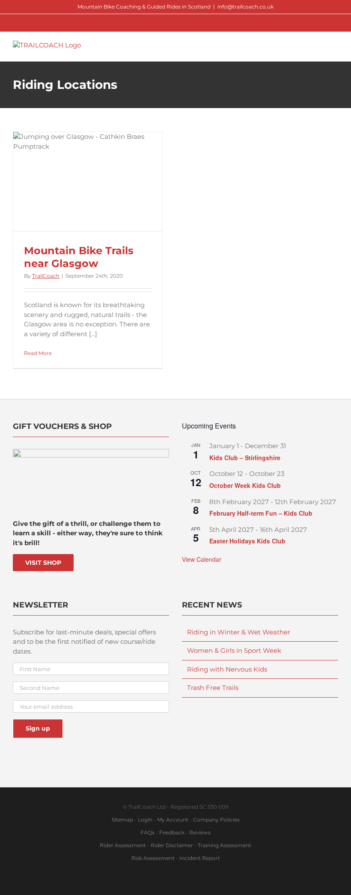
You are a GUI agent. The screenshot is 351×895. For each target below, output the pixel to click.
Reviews (200, 832)
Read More (38, 353)
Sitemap (122, 819)
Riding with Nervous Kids (227, 669)
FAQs (147, 832)
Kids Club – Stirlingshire (244, 457)
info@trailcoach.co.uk (245, 6)
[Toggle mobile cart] (319, 45)
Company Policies (216, 819)
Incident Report (199, 858)
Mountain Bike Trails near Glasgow (79, 257)
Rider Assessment (123, 845)
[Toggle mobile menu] (334, 45)
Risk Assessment (153, 858)
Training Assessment (224, 845)
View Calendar (201, 559)
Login (145, 819)
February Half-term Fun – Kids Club (260, 513)
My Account (172, 819)
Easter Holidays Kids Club (247, 541)
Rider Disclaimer (172, 845)
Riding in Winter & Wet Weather (238, 632)
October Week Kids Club (245, 485)
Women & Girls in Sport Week (234, 650)
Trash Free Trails (212, 688)
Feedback (171, 832)
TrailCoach (45, 276)
